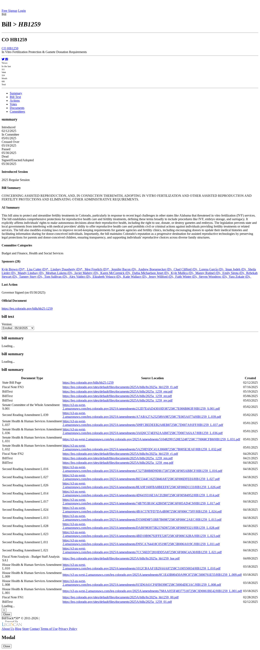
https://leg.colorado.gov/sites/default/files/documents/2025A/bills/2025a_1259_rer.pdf (117, 396)
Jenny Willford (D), (162, 276)
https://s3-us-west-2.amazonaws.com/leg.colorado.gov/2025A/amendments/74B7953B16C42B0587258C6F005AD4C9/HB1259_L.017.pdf (141, 501)
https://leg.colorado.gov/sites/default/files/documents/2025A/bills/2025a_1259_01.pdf (117, 601)
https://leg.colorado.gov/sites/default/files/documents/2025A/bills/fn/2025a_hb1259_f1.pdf (120, 387)
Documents (17, 108)
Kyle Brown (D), (14, 269)
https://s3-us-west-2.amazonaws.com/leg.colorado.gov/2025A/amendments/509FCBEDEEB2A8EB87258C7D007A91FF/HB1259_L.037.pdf (143, 423)
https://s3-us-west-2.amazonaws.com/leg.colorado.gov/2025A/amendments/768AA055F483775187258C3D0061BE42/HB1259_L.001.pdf (152, 591)
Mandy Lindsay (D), (32, 273)
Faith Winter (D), (187, 276)
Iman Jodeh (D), (236, 269)
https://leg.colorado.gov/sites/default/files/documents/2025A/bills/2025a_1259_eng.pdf (118, 462)
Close (6, 614)
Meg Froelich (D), (98, 269)
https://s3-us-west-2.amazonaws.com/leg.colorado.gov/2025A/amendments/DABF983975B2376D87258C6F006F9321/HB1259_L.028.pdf (141, 525)
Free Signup (9, 10)
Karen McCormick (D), (116, 273)
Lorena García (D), (212, 269)
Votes (13, 104)
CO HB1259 (10, 48)
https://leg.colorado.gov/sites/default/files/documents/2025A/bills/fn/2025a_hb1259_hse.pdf (121, 558)
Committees (17, 111)
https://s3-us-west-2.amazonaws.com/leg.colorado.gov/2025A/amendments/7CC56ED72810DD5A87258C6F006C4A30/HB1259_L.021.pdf (142, 550)
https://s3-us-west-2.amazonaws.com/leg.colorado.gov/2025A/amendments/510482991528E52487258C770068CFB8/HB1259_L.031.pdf (151, 439)
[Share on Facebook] (6, 59)
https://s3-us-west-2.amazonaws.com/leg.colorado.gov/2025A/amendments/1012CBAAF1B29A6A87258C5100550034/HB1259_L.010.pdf (141, 566)
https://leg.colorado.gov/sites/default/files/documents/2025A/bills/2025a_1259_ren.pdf (118, 458)
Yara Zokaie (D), (240, 276)
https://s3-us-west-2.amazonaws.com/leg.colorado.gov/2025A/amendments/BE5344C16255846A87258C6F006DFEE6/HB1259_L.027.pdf (141, 477)
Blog (18, 628)
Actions (15, 100)
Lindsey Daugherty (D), (68, 269)
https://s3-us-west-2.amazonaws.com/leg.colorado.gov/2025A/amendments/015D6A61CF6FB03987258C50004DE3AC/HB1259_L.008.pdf (142, 582)
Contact (35, 628)
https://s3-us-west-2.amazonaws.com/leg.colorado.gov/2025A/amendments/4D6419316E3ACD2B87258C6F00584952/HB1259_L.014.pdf (141, 493)
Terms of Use (49, 628)
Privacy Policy (67, 628)
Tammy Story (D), (31, 276)
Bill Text (15, 97)
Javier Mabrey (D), (87, 273)
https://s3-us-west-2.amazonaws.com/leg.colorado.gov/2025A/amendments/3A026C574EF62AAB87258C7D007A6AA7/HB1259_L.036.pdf (143, 431)
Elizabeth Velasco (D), (108, 276)
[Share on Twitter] (3, 59)
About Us (8, 628)
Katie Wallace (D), (136, 276)
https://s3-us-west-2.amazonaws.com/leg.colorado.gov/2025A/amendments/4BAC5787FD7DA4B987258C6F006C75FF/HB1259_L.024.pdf (142, 509)
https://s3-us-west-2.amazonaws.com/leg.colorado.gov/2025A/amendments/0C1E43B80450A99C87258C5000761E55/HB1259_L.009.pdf (152, 574)
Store (25, 628)
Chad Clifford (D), (186, 269)
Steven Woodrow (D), (214, 276)
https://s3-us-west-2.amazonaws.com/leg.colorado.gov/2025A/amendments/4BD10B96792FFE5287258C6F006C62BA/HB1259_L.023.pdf (141, 534)
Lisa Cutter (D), (39, 269)
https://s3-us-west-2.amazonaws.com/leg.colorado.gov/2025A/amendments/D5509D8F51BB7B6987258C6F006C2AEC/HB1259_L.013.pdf (142, 517)
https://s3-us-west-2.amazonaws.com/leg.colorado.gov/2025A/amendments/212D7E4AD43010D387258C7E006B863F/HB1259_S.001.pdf (141, 406)
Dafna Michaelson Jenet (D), (151, 273)
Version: (7, 324)
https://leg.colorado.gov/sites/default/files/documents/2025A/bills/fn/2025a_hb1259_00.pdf (121, 597)
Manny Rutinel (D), (208, 273)
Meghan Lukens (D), (60, 273)
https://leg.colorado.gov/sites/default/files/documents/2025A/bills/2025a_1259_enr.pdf (117, 391)
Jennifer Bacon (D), (124, 269)
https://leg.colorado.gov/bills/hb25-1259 (27, 308)
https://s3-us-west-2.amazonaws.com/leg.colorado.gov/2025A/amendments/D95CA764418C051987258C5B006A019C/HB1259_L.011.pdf (141, 542)
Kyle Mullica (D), (183, 273)
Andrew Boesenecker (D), (156, 269)
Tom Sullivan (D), (56, 276)
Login (22, 10)
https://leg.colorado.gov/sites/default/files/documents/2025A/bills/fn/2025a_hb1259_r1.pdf (120, 453)
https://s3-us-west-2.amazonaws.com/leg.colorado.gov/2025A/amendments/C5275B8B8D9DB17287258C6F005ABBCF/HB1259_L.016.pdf (142, 469)
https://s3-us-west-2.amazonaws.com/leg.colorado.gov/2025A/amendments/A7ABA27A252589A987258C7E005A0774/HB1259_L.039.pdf (142, 414)
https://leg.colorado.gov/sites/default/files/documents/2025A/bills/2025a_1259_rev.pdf (117, 400)
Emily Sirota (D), (234, 273)
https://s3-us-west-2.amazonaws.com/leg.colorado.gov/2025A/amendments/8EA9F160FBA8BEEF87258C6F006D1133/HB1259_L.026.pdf (142, 485)
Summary (16, 93)
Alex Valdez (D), (81, 276)
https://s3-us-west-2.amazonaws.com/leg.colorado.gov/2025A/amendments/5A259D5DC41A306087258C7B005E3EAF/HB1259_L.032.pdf (142, 447)
